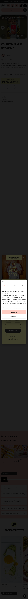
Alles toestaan (14, 312)
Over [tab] (23, 285)
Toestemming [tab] (5, 285)
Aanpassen (13, 316)
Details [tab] (14, 285)
